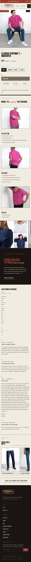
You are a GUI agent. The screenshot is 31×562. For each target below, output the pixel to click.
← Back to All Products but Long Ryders (15, 480)
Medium (10, 70)
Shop (4, 507)
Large (15, 70)
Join (26, 549)
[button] (15, 297)
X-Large (22, 70)
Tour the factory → (9, 278)
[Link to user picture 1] (15, 415)
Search (17, 5)
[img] (3, 330)
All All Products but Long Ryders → (21, 445)
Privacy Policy (5, 529)
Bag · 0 (29, 6)
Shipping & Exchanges (7, 526)
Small (3, 70)
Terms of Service (6, 534)
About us (4, 532)
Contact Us (5, 510)
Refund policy (5, 537)
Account (23, 5)
